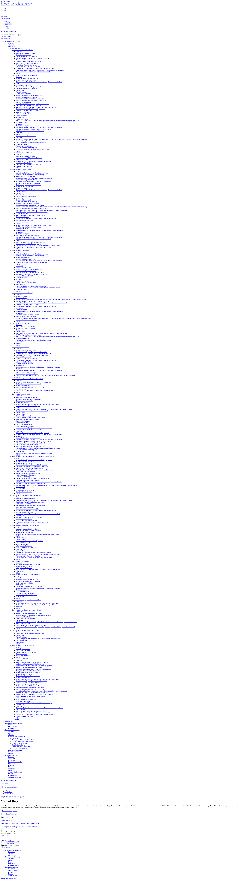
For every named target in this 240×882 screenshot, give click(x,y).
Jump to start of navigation (8, 31)
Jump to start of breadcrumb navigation (12, 797)
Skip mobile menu (6, 36)
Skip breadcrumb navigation (9, 787)
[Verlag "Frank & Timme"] (17, 3)
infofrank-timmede (7, 840)
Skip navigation (5, 18)
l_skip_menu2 (5, 783)
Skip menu (4, 16)
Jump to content (5, 1)
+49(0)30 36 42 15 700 (12, 842)
